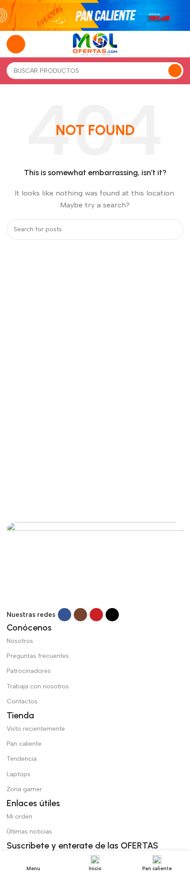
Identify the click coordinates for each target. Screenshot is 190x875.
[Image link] (95, 564)
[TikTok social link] (112, 614)
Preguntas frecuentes (38, 656)
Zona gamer (24, 789)
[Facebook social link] (64, 614)
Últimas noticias (29, 831)
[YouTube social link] (96, 614)
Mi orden (19, 816)
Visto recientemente (36, 728)
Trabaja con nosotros (38, 686)
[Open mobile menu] (16, 44)
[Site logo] (95, 44)
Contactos (22, 701)
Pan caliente (24, 743)
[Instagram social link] (80, 614)
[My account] (180, 44)
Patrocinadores (29, 671)
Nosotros (20, 641)
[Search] (175, 70)
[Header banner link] (95, 15)
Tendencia (22, 758)
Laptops (18, 774)
